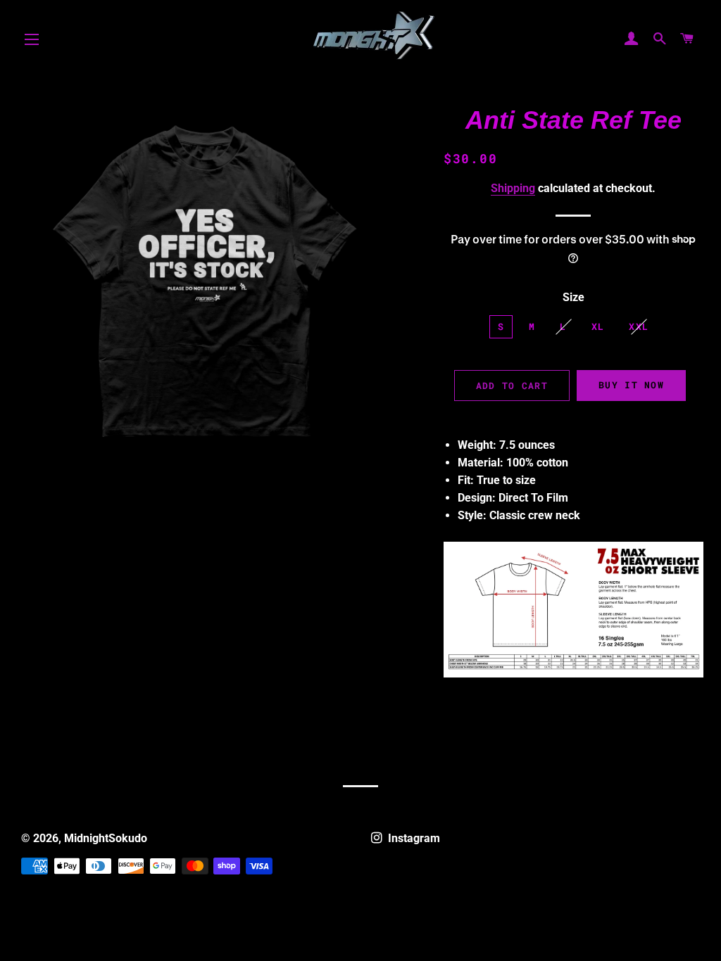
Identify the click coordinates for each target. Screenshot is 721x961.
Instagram (412, 838)
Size (573, 297)
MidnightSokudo (105, 838)
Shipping (513, 188)
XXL (638, 326)
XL (598, 326)
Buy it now (631, 384)
